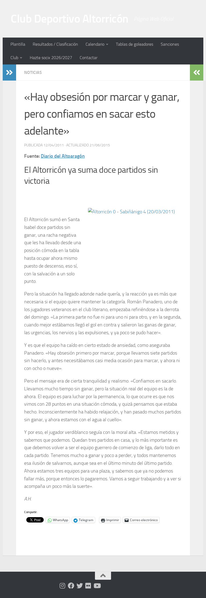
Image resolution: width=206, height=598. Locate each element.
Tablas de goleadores (134, 44)
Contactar (88, 57)
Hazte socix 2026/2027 (51, 57)
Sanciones (170, 44)
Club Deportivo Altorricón (69, 19)
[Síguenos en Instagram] (62, 585)
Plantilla (17, 44)
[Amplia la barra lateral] (9, 72)
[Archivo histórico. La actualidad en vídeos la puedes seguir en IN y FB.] (97, 585)
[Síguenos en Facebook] (71, 585)
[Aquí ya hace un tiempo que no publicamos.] (79, 585)
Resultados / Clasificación (55, 44)
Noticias (33, 72)
